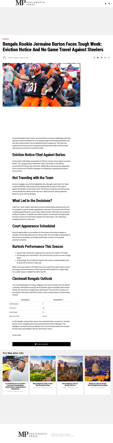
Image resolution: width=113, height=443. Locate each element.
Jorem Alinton (36, 387)
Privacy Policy (54, 434)
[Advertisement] (53, 22)
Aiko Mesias (11, 391)
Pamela (64, 387)
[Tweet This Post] (97, 57)
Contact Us (67, 434)
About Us (61, 434)
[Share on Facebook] (94, 57)
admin (11, 57)
